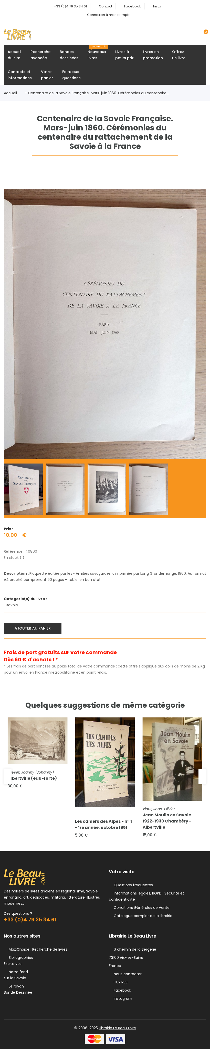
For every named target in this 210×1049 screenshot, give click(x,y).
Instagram (122, 998)
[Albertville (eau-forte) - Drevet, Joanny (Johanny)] (37, 740)
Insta (157, 6)
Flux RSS (120, 982)
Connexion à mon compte (109, 14)
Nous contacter (127, 973)
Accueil (10, 93)
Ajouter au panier (33, 628)
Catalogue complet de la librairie (142, 915)
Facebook (132, 6)
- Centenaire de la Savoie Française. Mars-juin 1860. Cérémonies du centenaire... (97, 93)
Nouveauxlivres (97, 52)
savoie (12, 605)
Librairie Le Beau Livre (117, 1028)
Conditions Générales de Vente (141, 907)
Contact (105, 6)
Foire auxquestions (71, 74)
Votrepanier (47, 74)
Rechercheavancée (40, 54)
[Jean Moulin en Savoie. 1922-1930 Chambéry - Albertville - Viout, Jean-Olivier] (172, 759)
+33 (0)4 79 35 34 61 (70, 6)
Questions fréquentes (132, 885)
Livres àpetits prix (124, 54)
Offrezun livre (178, 54)
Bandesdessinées (69, 54)
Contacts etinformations (20, 74)
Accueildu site (14, 54)
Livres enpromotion (153, 54)
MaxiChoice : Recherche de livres (37, 949)
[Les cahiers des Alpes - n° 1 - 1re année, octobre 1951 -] (105, 762)
